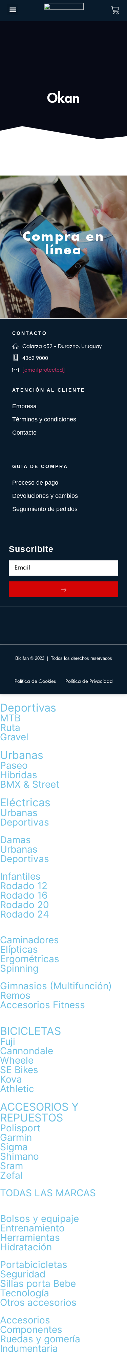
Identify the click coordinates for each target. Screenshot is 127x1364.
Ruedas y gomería (40, 1339)
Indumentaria (29, 1348)
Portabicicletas (33, 1264)
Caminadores (29, 940)
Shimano (19, 1156)
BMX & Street (29, 784)
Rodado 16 (23, 895)
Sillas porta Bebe (38, 1283)
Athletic (17, 1088)
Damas (15, 840)
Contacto (24, 432)
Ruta (10, 727)
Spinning (19, 968)
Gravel (14, 737)
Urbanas (21, 755)
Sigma (14, 1147)
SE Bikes (19, 1070)
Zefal (11, 1175)
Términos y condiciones (44, 419)
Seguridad (22, 1274)
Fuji (7, 1041)
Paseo (14, 765)
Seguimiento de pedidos (45, 509)
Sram (11, 1166)
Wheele (17, 1060)
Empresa (24, 406)
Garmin (16, 1137)
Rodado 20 (24, 904)
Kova (11, 1079)
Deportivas (28, 707)
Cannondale (26, 1051)
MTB (10, 718)
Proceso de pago (35, 482)
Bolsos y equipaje (39, 1218)
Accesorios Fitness (42, 1005)
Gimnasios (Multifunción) (56, 986)
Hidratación (26, 1247)
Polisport (20, 1128)
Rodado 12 (23, 886)
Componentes (31, 1329)
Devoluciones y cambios (45, 495)
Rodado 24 (24, 914)
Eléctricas (25, 802)
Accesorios (25, 1320)
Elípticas (19, 949)
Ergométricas (29, 959)
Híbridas (18, 775)
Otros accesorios (38, 1302)
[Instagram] (73, 625)
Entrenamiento (32, 1228)
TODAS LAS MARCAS (48, 1193)
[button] (12, 9)
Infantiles (20, 876)
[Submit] (63, 589)
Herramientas (30, 1237)
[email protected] (43, 370)
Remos (15, 995)
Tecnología (24, 1293)
